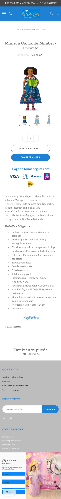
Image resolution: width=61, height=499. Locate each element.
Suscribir (51, 409)
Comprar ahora (30, 157)
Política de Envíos (8, 444)
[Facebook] (4, 419)
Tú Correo (5, 482)
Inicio (17, 30)
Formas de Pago (8, 437)
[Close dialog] (59, 454)
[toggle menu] (3, 13)
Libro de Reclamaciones (11, 448)
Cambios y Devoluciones (11, 441)
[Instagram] (11, 419)
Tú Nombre (6, 474)
